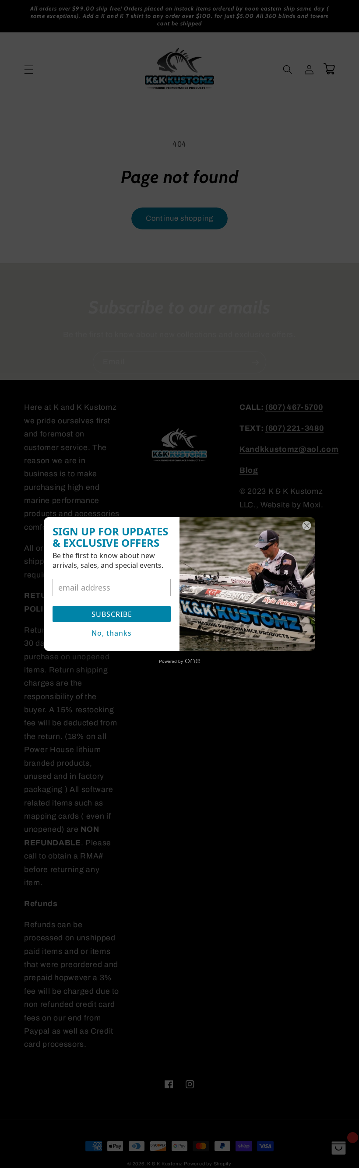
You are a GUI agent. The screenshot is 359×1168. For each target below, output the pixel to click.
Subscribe (112, 614)
